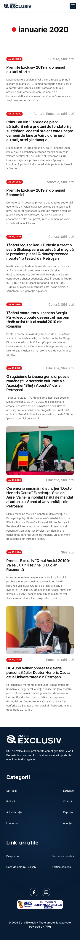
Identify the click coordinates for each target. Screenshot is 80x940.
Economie (52, 182)
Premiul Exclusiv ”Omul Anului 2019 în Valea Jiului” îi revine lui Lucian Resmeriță (38, 565)
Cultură (53, 59)
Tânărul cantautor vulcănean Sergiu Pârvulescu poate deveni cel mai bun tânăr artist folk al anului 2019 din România (37, 319)
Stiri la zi (67, 59)
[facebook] (34, 892)
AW (48, 926)
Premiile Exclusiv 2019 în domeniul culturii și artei (35, 69)
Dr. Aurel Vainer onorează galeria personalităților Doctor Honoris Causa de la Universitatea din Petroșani (38, 672)
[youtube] (46, 892)
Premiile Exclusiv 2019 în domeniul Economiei (35, 192)
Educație (52, 114)
